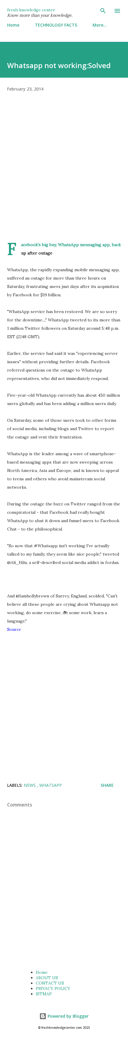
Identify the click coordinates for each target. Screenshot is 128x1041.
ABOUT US (47, 977)
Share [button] (107, 785)
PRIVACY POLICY (53, 988)
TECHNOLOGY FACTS (56, 25)
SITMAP (44, 993)
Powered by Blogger (67, 1016)
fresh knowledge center (31, 10)
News (30, 785)
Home (13, 25)
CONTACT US (50, 983)
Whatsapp (50, 785)
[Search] (103, 10)
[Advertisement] (64, 176)
